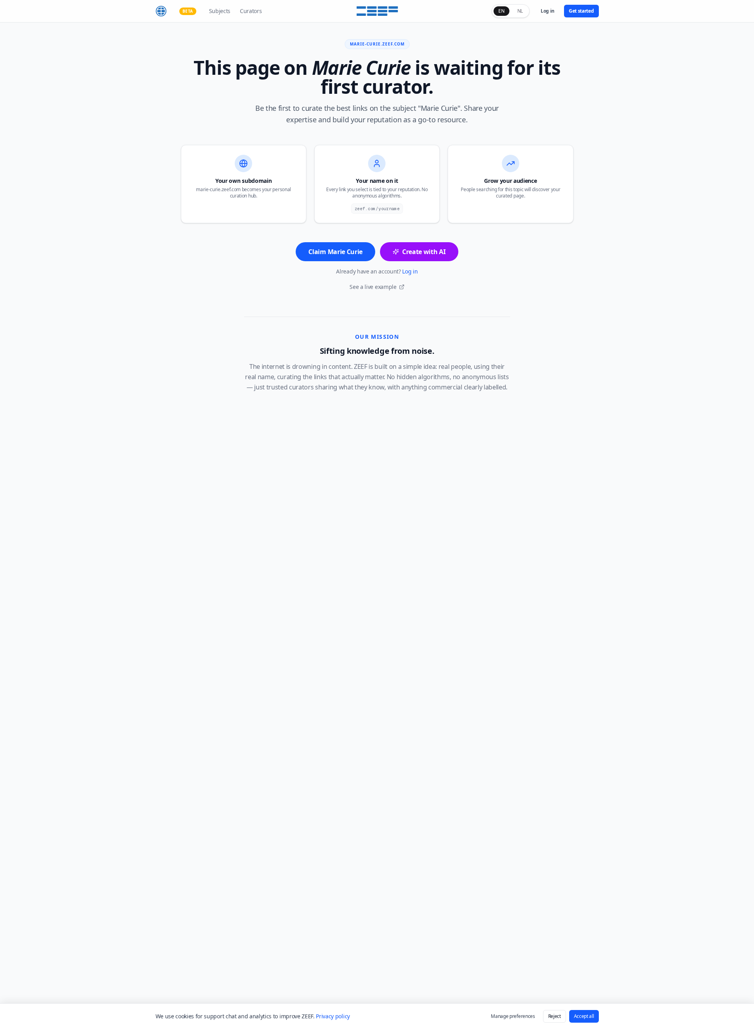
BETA (187, 11)
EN (501, 11)
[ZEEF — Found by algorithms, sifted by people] (377, 11)
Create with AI (424, 251)
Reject (554, 1016)
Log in (548, 11)
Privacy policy (333, 1016)
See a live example (372, 286)
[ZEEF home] (161, 11)
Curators (251, 11)
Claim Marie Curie (335, 251)
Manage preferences (513, 1016)
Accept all (584, 1016)
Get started (581, 11)
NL (520, 11)
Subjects (219, 11)
